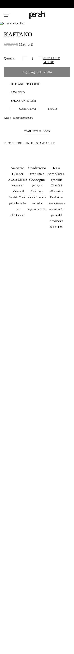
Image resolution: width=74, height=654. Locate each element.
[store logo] (37, 15)
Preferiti (60, 15)
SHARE (52, 108)
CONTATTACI (27, 108)
